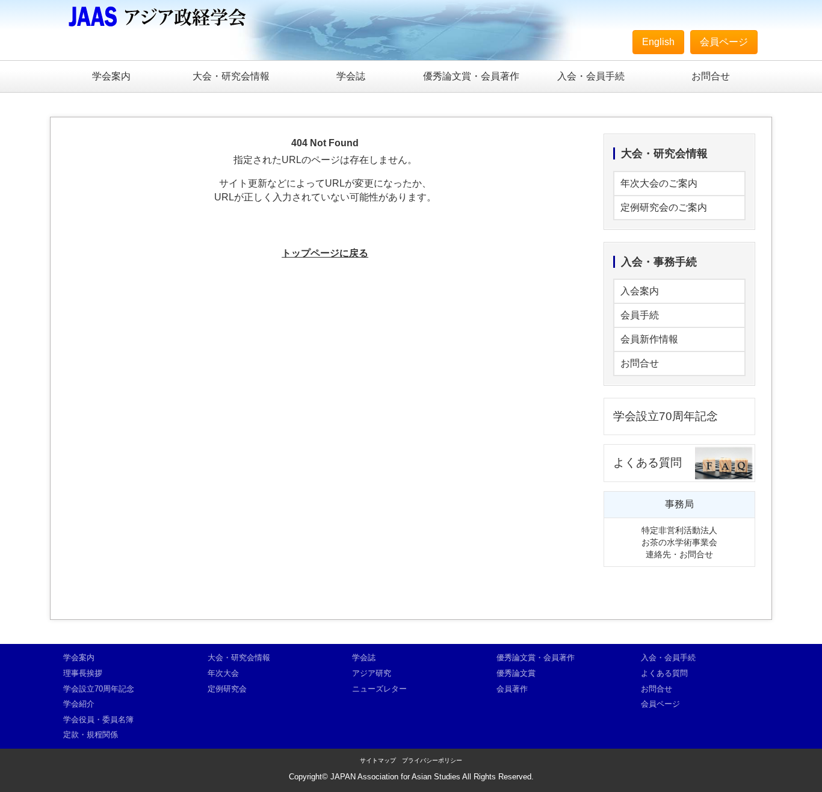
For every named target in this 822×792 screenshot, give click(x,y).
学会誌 (350, 76)
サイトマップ (378, 760)
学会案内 (111, 76)
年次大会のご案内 (658, 183)
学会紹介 (78, 703)
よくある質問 (647, 462)
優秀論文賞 (516, 673)
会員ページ (724, 42)
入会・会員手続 (591, 76)
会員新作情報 (649, 339)
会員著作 (512, 688)
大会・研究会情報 (231, 76)
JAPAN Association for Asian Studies (395, 776)
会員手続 (639, 315)
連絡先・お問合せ (679, 554)
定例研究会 (227, 688)
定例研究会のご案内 (663, 207)
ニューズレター (379, 688)
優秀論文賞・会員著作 (471, 76)
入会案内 (639, 291)
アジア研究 (371, 673)
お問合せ (710, 76)
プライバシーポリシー (432, 760)
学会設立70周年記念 (665, 416)
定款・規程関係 (90, 734)
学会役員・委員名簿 (98, 719)
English (658, 42)
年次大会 (223, 673)
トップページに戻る (325, 253)
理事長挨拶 (82, 673)
